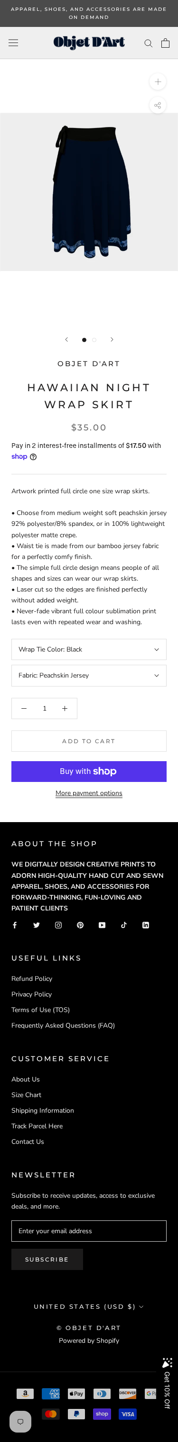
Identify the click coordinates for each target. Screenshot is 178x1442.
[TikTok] (124, 924)
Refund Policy (31, 978)
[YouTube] (102, 924)
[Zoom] (158, 81)
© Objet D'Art (89, 1327)
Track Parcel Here (37, 1126)
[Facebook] (14, 924)
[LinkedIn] (145, 924)
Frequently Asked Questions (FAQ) (63, 1025)
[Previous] (66, 339)
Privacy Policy (31, 994)
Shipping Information (42, 1110)
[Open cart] (165, 43)
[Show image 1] (84, 340)
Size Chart (26, 1094)
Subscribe (47, 1259)
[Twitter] (36, 924)
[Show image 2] (94, 340)
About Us (25, 1079)
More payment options (89, 793)
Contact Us (27, 1141)
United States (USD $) (85, 1306)
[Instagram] (58, 924)
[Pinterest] (80, 924)
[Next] (112, 339)
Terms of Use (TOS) (40, 1009)
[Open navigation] (13, 42)
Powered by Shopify (89, 1340)
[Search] (148, 43)
